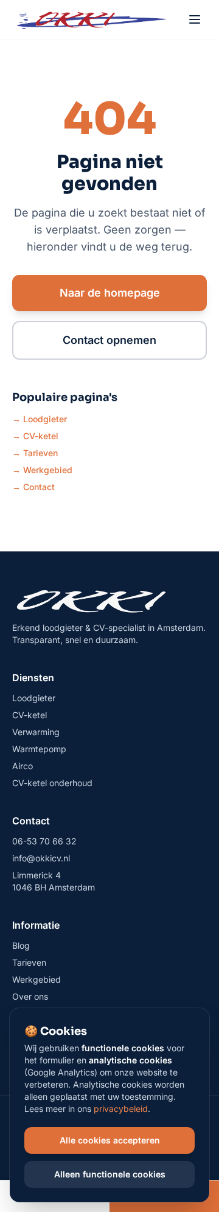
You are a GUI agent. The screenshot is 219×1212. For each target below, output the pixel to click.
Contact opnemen (109, 340)
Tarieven (29, 962)
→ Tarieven (35, 453)
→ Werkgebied (42, 470)
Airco (22, 766)
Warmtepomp (39, 749)
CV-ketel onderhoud (52, 783)
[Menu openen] (194, 19)
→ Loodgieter (39, 419)
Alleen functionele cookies (109, 1174)
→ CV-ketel (35, 436)
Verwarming (36, 732)
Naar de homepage (110, 292)
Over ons (30, 996)
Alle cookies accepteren (110, 1140)
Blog (21, 945)
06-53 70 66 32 (44, 841)
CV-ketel (29, 715)
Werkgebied (36, 979)
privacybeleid (121, 1108)
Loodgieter (33, 698)
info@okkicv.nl (41, 858)
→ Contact (33, 487)
